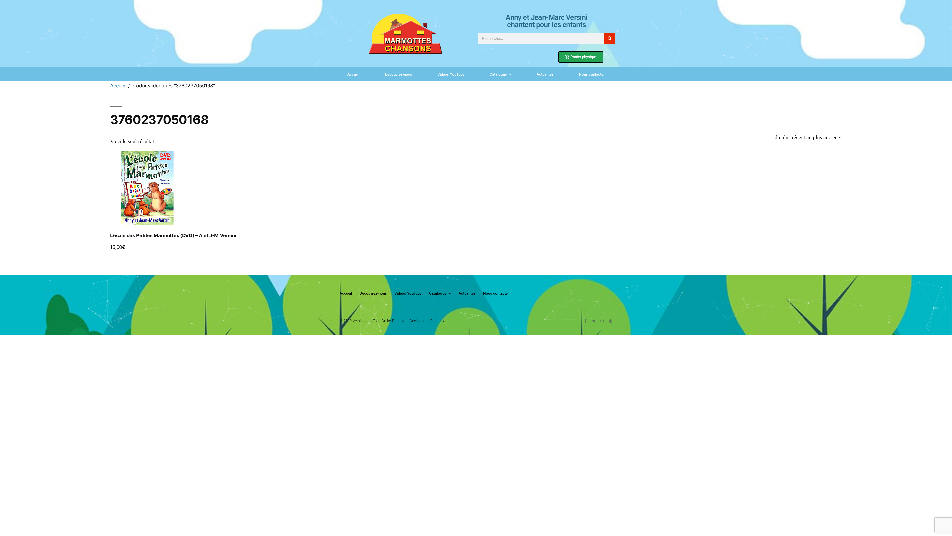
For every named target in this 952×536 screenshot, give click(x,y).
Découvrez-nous (398, 74)
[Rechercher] (609, 38)
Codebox (437, 321)
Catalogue (498, 74)
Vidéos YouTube (450, 74)
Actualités (545, 74)
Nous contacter (592, 74)
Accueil (353, 74)
